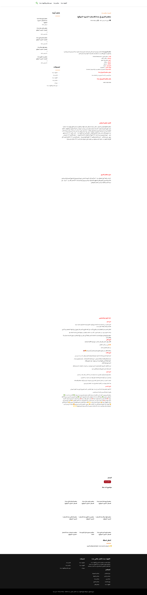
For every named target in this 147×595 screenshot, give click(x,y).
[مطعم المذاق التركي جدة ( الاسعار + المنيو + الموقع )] (54, 40)
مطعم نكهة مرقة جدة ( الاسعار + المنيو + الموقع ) (103, 518)
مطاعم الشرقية (96, 576)
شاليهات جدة (55, 73)
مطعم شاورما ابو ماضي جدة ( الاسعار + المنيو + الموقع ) (104, 534)
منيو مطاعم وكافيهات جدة (45, 3)
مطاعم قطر (96, 585)
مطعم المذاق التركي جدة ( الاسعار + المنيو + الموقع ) (71, 502)
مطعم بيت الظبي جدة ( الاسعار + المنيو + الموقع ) (86, 518)
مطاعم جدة (56, 3)
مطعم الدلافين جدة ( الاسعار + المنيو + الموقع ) (69, 518)
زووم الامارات (107, 582)
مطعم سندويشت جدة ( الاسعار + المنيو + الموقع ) (69, 534)
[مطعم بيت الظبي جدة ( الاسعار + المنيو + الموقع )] (54, 59)
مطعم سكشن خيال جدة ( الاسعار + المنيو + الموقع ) (88, 502)
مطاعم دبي (108, 579)
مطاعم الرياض (107, 576)
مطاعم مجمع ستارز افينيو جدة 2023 (87, 534)
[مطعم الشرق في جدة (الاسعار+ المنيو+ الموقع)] (86, 36)
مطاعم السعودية (95, 573)
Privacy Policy (61, 592)
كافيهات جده (107, 585)
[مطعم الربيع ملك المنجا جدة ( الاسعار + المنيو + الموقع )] (54, 21)
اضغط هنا (88, 69)
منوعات (56, 83)
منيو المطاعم (107, 573)
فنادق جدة (55, 75)
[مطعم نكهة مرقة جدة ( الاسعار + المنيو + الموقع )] (54, 49)
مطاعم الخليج (96, 582)
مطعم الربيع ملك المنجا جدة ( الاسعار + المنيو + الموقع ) (104, 502)
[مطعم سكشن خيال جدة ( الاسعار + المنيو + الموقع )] (54, 30)
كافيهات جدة (64, 3)
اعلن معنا (55, 592)
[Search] (36, 3)
